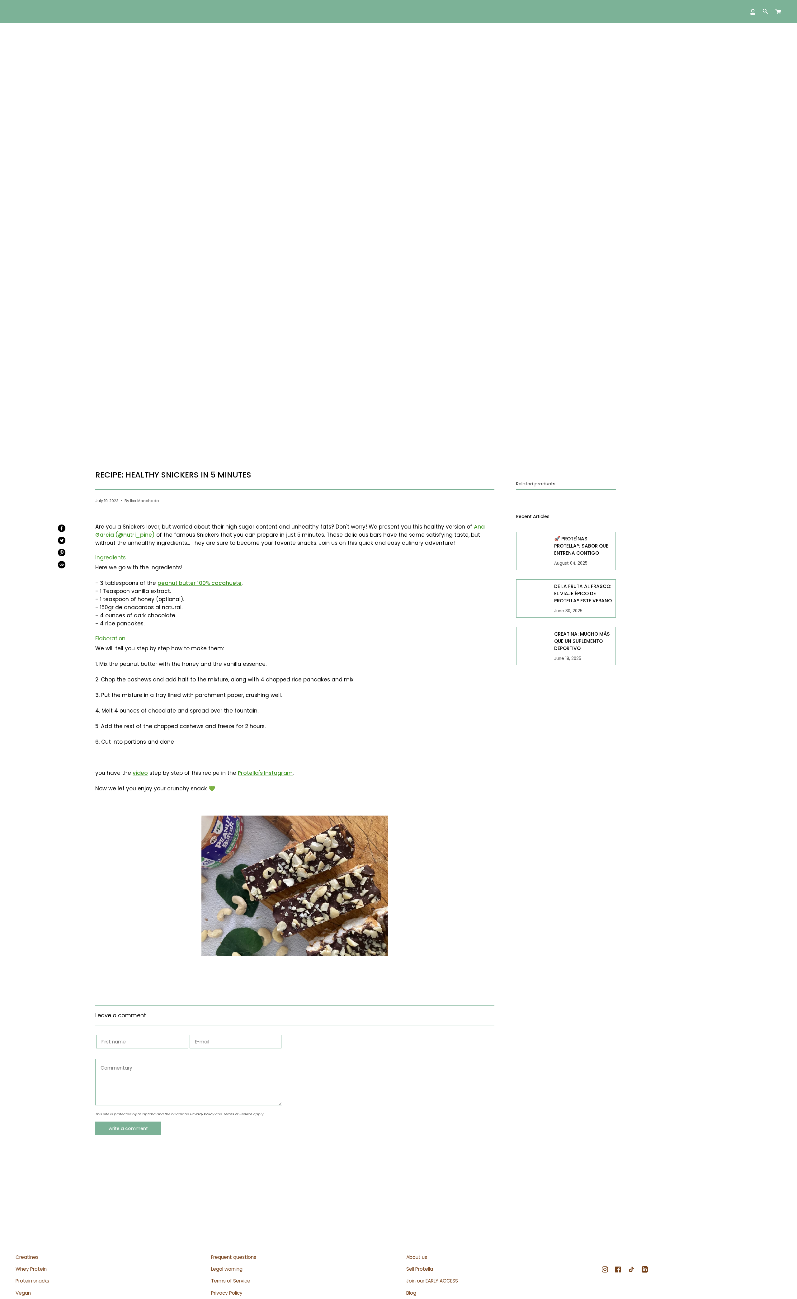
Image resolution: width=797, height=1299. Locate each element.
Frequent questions (233, 1257)
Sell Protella (419, 1269)
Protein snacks (32, 1281)
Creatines (27, 1257)
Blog (411, 1293)
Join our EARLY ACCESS (432, 1281)
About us (416, 1257)
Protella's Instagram (265, 773)
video (140, 773)
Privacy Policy (202, 1114)
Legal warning (227, 1269)
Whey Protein (31, 1269)
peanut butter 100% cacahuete (200, 583)
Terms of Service (237, 1114)
